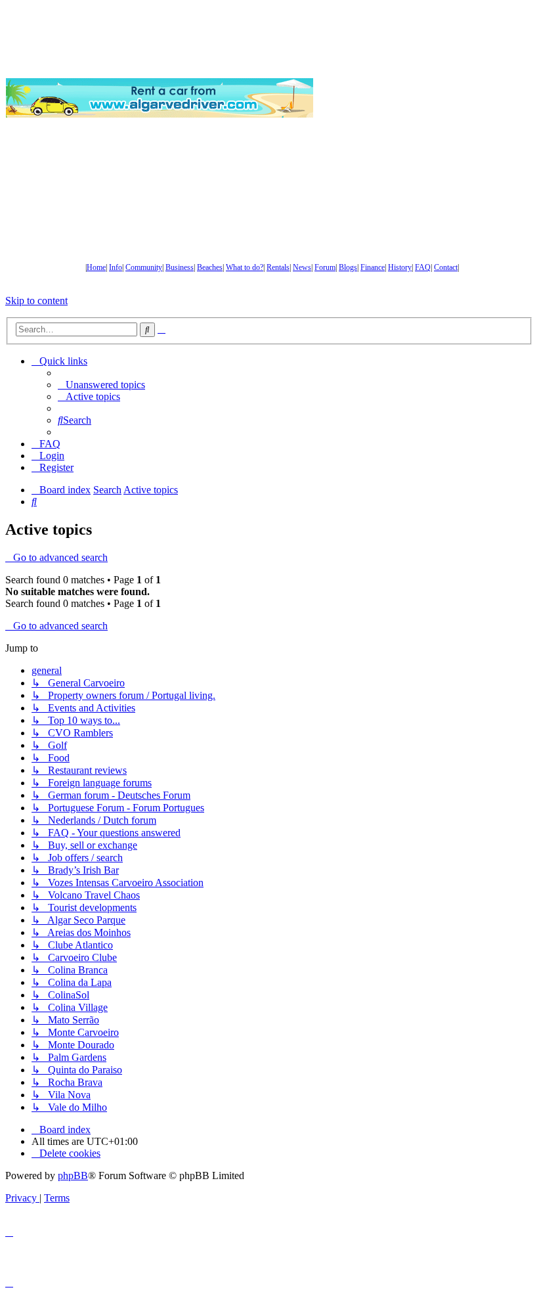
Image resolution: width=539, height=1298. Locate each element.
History (400, 267)
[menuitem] (101, 384)
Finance (372, 267)
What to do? (244, 267)
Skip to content (36, 300)
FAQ (423, 267)
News (302, 267)
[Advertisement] (426, 98)
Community (143, 267)
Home (96, 267)
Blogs (348, 267)
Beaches (210, 267)
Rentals (278, 267)
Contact (446, 267)
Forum (324, 267)
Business (179, 267)
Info (115, 267)
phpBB (73, 1175)
